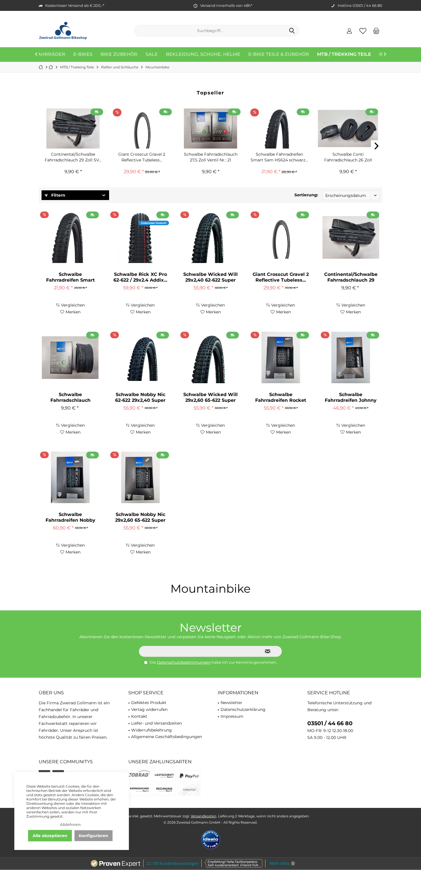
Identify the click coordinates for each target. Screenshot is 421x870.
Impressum (232, 716)
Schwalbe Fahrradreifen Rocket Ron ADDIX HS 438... (280, 397)
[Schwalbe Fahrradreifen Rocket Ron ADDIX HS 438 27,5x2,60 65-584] (280, 357)
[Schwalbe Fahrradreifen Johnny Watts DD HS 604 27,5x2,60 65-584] (350, 357)
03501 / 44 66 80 (330, 723)
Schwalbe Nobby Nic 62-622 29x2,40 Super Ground (140, 397)
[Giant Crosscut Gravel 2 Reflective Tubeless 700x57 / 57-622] (142, 128)
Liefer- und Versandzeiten (156, 723)
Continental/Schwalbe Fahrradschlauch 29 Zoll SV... (73, 157)
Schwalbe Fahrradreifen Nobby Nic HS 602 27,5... (70, 517)
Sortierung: (306, 194)
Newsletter (231, 702)
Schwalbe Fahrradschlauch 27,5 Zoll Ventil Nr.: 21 (210, 157)
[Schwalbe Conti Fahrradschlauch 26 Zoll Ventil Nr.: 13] (348, 128)
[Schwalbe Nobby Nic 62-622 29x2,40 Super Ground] (140, 357)
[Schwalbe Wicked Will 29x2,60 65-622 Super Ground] (210, 357)
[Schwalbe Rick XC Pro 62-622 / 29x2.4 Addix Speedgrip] (140, 237)
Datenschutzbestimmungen (184, 662)
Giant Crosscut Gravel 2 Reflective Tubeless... (141, 157)
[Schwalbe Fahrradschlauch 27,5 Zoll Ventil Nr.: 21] (210, 128)
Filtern (57, 195)
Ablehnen (70, 824)
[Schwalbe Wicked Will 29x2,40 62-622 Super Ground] (210, 237)
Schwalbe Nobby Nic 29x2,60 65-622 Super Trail (140, 517)
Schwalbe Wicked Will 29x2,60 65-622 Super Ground (210, 397)
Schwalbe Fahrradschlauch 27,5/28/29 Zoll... (70, 397)
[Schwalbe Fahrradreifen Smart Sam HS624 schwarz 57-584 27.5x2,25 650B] (279, 128)
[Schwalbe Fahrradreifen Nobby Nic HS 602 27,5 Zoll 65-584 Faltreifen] (70, 477)
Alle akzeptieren (50, 835)
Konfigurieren (93, 835)
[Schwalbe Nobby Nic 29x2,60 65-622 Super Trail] (140, 477)
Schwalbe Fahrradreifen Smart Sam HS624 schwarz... (279, 157)
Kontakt (139, 716)
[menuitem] (376, 30)
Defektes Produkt (148, 702)
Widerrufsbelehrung (151, 730)
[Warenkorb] (376, 30)
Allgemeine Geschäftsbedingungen (166, 736)
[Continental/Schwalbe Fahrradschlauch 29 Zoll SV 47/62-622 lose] (73, 128)
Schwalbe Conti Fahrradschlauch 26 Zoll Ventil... (348, 157)
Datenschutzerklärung (243, 709)
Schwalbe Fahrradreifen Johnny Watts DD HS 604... (351, 397)
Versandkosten (203, 816)
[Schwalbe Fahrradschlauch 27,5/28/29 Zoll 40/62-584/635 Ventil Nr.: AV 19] (70, 357)
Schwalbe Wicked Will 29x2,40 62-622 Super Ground (210, 277)
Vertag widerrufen (149, 709)
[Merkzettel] (363, 30)
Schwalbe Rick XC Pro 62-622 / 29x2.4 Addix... (140, 277)
